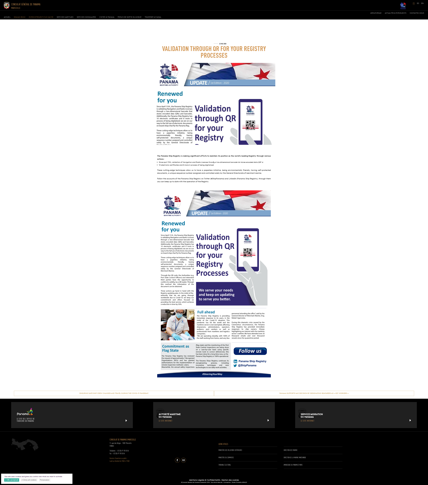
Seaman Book (20, 17)
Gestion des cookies (230, 480)
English (422, 4)
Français (414, 4)
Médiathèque (376, 13)
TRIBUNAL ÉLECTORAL (224, 465)
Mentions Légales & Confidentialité (204, 480)
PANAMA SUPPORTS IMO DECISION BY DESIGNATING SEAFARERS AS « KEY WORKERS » (314, 393)
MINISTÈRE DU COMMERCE (226, 458)
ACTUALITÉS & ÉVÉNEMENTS (395, 13)
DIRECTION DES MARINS (290, 450)
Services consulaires (86, 17)
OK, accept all (12, 480)
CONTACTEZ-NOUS (417, 13)
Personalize (44, 480)
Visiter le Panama (106, 17)
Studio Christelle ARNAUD (239, 482)
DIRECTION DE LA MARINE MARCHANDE (295, 458)
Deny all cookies (29, 480)
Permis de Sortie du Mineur (129, 17)
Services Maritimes (65, 17)
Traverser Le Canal (153, 17)
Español (418, 4)
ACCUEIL (7, 17)
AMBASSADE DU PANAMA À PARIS (293, 465)
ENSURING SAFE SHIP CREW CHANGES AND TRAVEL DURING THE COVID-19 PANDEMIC (114, 393)
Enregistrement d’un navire (41, 17)
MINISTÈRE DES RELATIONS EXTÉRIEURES (230, 450)
